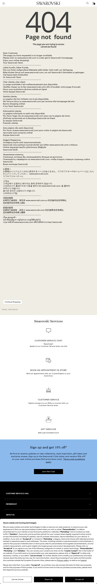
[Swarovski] (48, 3)
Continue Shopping (12, 302)
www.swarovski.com (26, 58)
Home (4, 309)
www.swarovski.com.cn (36, 200)
